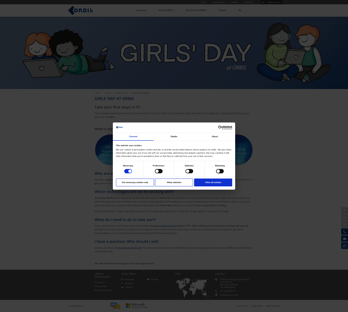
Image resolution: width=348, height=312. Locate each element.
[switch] (159, 171)
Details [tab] (174, 136)
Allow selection (174, 182)
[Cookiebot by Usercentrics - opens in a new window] (220, 128)
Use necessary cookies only (135, 182)
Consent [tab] (133, 136)
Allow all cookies (213, 182)
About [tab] (215, 136)
